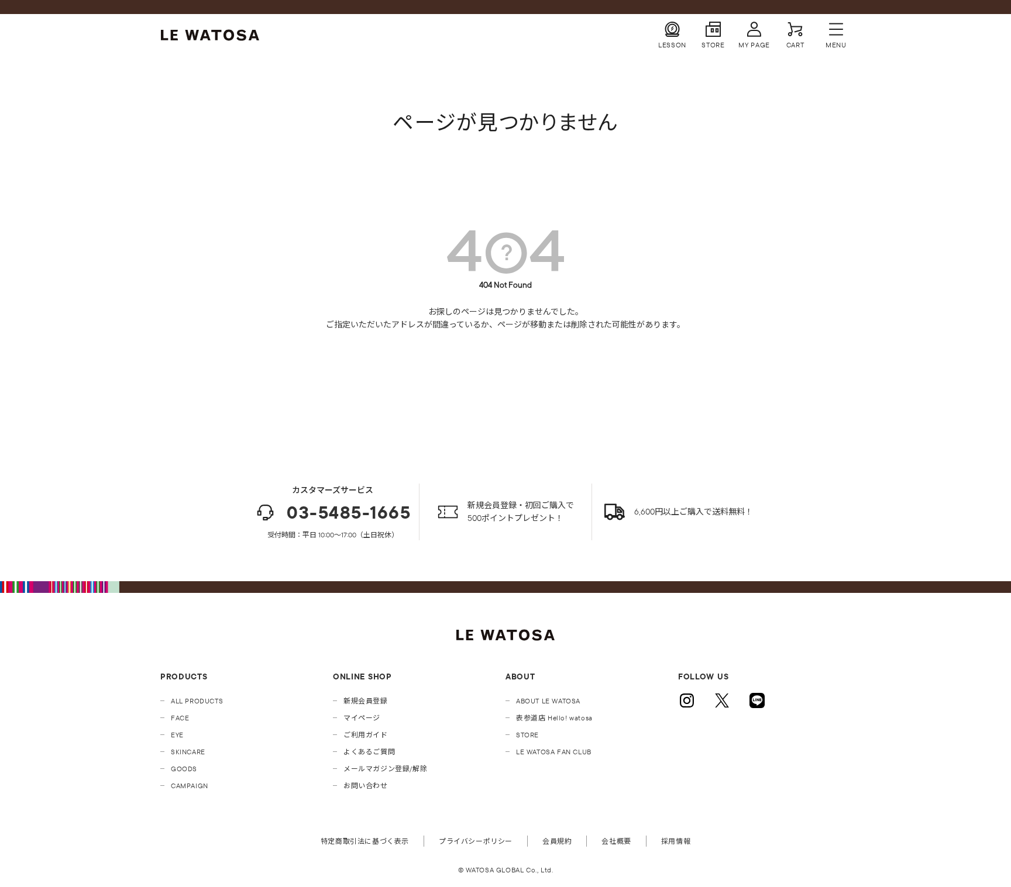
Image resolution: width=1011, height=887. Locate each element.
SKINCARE (188, 751)
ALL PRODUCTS (197, 700)
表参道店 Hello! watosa (554, 717)
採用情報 (675, 841)
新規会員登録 (365, 700)
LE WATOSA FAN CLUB (554, 751)
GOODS (184, 768)
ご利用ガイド (365, 734)
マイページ (361, 717)
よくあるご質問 (369, 751)
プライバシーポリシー (476, 841)
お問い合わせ (365, 785)
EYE (177, 734)
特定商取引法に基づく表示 (365, 841)
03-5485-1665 (349, 512)
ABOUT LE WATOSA (548, 700)
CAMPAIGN (189, 785)
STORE (527, 734)
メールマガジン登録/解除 (385, 768)
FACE (180, 717)
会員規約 (557, 841)
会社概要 (616, 841)
